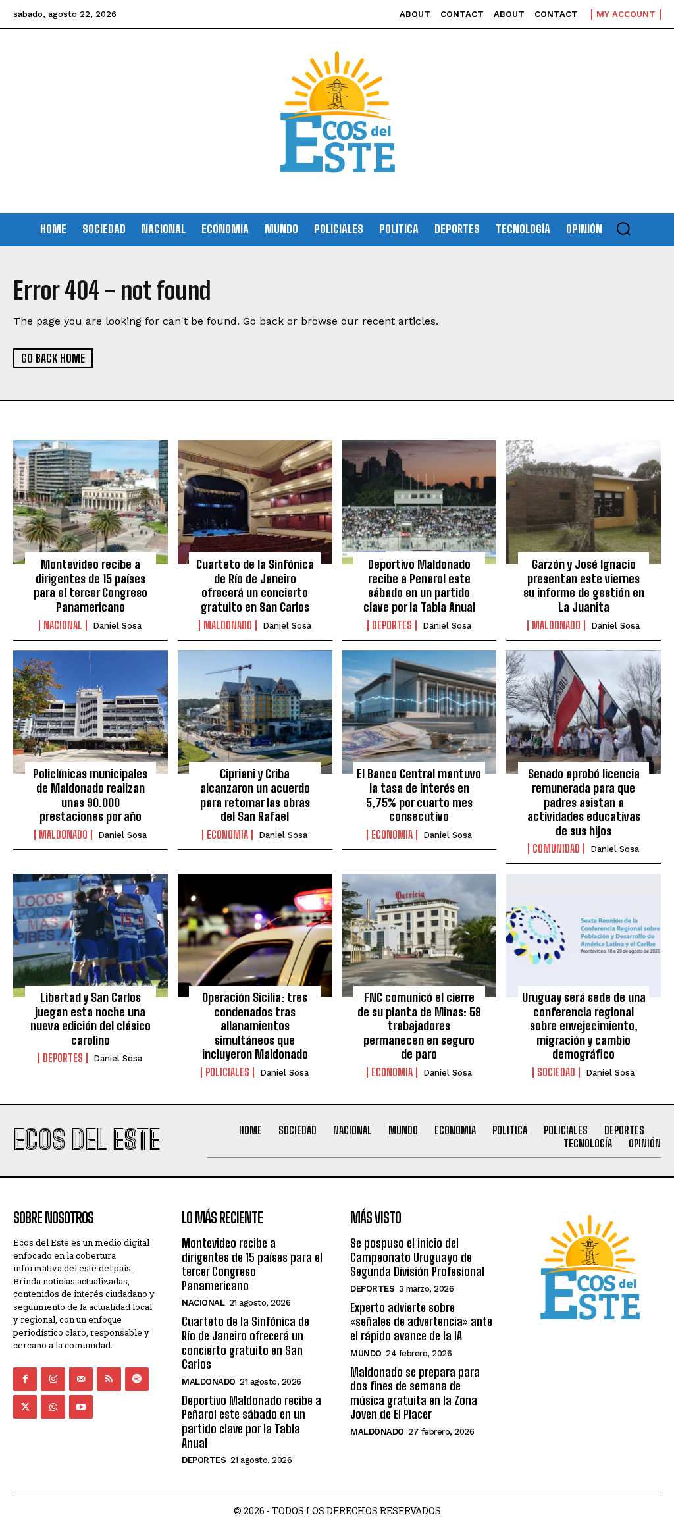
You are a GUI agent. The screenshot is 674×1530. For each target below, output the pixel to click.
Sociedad (556, 1072)
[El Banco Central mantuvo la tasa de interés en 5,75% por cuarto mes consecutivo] (419, 712)
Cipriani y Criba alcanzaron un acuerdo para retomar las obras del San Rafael (255, 795)
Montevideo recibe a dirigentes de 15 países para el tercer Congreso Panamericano (90, 585)
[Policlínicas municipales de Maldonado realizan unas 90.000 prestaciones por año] (90, 712)
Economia (227, 835)
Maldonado (227, 625)
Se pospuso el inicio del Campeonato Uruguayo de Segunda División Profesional (417, 1257)
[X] (25, 1407)
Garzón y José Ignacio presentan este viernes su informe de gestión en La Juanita (583, 585)
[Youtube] (81, 1407)
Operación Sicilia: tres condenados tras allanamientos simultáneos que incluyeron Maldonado (255, 1025)
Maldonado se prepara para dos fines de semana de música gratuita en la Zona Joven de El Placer (415, 1393)
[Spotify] (137, 1379)
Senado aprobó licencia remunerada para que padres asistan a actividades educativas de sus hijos (583, 801)
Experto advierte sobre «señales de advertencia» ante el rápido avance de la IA (421, 1321)
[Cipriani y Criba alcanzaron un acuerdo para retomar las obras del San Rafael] (255, 712)
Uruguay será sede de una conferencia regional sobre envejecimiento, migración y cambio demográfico (584, 1025)
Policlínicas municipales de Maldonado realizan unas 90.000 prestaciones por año (90, 795)
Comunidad (556, 848)
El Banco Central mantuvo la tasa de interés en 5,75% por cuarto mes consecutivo (419, 795)
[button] (623, 228)
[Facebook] (25, 1379)
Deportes (392, 625)
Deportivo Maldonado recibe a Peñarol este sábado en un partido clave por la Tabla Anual (419, 585)
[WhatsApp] (53, 1407)
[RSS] (108, 1379)
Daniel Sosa (117, 626)
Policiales (227, 1072)
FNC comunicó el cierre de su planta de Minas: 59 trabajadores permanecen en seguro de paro (419, 1025)
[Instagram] (53, 1379)
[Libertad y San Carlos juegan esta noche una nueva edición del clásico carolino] (90, 935)
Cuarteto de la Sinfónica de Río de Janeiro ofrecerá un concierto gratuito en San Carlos (255, 585)
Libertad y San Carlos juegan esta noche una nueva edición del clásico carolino (90, 1018)
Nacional (62, 625)
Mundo (366, 1353)
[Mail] (81, 1379)
